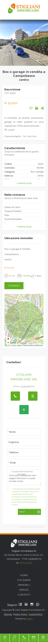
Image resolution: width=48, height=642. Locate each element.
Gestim (29, 619)
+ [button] (8, 338)
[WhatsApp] (38, 604)
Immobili (24, 585)
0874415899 (26, 563)
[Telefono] (15, 396)
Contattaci (13, 285)
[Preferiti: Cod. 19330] (31, 108)
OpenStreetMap (28, 345)
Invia (22, 511)
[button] (24, 183)
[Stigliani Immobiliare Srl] (24, 8)
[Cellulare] (32, 396)
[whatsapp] (24, 409)
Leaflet (13, 345)
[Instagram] (32, 604)
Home (24, 575)
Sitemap (8, 614)
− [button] (8, 342)
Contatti (24, 594)
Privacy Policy (20, 614)
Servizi (24, 589)
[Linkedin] (26, 604)
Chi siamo (24, 580)
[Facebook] (20, 604)
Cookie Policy (36, 614)
